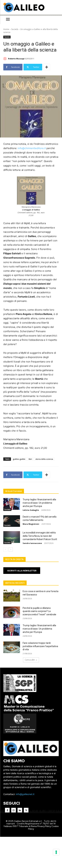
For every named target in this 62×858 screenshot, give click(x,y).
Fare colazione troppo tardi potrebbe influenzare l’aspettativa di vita (40, 646)
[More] (46, 67)
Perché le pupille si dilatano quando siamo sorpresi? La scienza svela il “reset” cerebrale (39, 611)
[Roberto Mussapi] (5, 58)
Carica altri (30, 659)
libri (30, 459)
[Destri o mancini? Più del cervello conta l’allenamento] (11, 521)
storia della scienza (44, 459)
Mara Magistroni (31, 524)
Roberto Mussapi (16, 58)
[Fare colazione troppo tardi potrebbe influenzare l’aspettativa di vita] (11, 647)
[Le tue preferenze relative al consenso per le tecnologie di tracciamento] (56, 852)
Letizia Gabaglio (31, 510)
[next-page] (11, 549)
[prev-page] (5, 549)
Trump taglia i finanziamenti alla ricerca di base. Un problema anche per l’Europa (39, 502)
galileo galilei (19, 459)
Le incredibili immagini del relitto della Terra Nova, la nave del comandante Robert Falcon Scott (40, 535)
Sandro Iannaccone (32, 543)
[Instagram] (13, 810)
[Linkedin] (20, 810)
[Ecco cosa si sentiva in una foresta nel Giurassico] (11, 595)
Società (14, 29)
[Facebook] (7, 810)
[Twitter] (26, 810)
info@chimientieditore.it (32, 148)
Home (6, 29)
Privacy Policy (44, 826)
